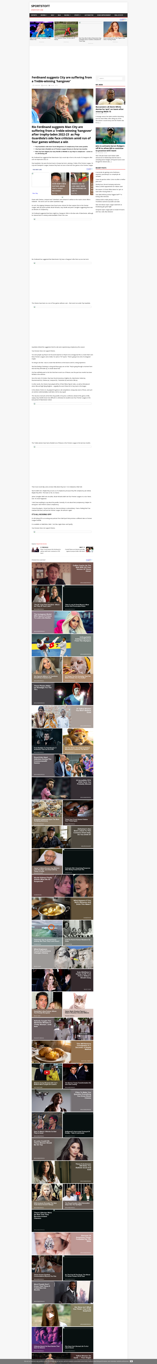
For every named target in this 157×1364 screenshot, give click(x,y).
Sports (76, 15)
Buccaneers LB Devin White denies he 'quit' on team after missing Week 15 (110, 109)
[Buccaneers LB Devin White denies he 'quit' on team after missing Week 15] (110, 104)
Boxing (43, 15)
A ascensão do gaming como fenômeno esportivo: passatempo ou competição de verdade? (108, 174)
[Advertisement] (78, 62)
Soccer (52, 85)
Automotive (89, 15)
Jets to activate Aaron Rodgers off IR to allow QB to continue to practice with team (110, 148)
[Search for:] (110, 78)
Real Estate (119, 15)
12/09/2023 (37, 85)
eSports (34, 15)
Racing (66, 15)
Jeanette (45, 85)
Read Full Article (41, 544)
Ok (131, 1361)
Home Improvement (104, 15)
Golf (52, 15)
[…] (99, 122)
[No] (155, 1361)
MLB (59, 15)
